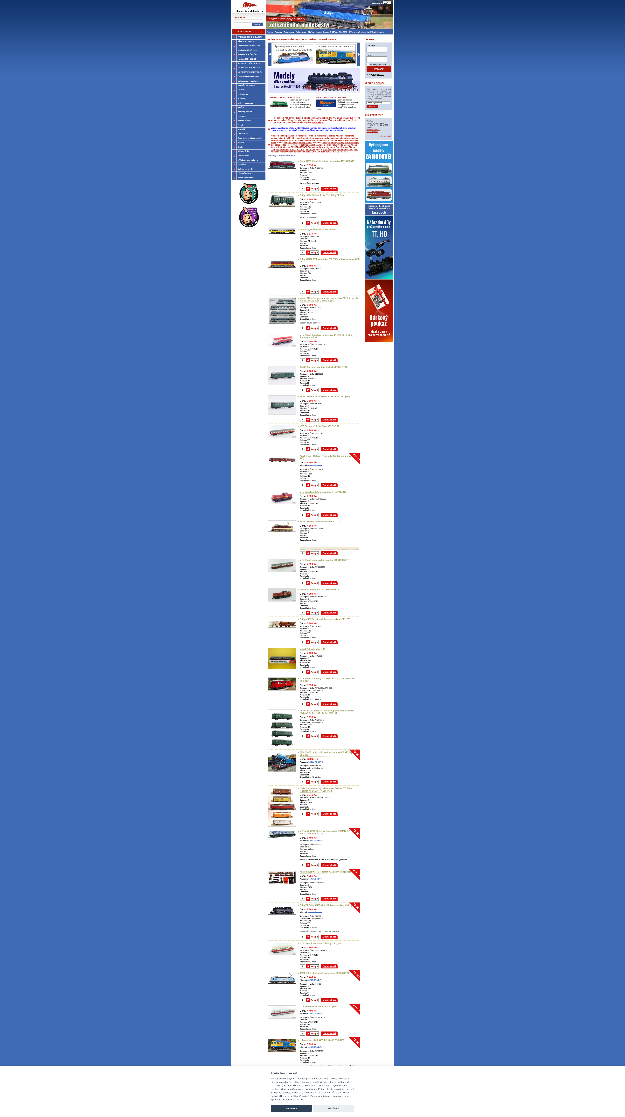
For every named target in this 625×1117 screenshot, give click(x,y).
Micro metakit (282, 149)
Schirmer (330, 147)
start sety (293, 140)
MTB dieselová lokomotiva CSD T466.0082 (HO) (323, 492)
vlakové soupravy (306, 140)
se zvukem (326, 138)
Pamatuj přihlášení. (378, 64)
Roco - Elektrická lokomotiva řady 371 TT (320, 521)
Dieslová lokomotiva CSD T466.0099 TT (319, 589)
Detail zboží (329, 188)
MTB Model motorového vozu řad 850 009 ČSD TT (325, 560)
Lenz (356, 149)
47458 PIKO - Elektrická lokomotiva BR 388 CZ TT (324, 973)
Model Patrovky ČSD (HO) (312, 649)
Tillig (284, 145)
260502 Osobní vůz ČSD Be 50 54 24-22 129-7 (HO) (325, 396)
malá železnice (329, 149)
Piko (295, 145)
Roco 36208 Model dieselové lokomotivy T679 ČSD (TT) (327, 161)
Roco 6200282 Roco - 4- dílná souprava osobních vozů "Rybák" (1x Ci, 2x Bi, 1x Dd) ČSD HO (327, 711)
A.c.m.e (300, 149)
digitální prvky (322, 140)
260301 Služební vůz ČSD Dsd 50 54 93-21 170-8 (323, 367)
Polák (334, 145)
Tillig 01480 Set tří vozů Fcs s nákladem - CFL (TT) (325, 619)
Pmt (338, 147)
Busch (293, 149)
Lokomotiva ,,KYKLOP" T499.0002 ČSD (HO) (322, 1040)
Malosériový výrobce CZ (282, 147)
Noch (313, 145)
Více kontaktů (385, 136)
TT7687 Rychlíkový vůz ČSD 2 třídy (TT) (319, 229)
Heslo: (370, 55)
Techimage (313, 147)
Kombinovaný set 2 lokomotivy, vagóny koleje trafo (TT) (328, 872)
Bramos (344, 147)
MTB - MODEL (300, 147)
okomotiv (283, 140)
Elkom (352, 147)
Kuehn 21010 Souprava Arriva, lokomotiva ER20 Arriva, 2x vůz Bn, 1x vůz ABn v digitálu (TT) (329, 299)
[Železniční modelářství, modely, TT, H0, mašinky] (329, 14)
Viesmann (310, 149)
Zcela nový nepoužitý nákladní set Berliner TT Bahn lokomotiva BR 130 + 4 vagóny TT (326, 789)
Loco (273, 149)
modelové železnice (326, 136)
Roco (289, 145)
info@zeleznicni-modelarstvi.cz (373, 131)
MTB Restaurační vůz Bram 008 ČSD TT (319, 426)
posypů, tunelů (291, 143)
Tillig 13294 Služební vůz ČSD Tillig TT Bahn (322, 195)
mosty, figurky (337, 143)
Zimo (350, 149)
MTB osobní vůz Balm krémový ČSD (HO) (320, 943)
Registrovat (378, 74)
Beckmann (342, 149)
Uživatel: (371, 45)
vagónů (274, 140)
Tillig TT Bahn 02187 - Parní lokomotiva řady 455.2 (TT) (327, 905)
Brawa (322, 147)
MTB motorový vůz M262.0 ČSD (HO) (318, 1006)
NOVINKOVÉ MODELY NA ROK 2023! (284, 97)
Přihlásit (378, 69)
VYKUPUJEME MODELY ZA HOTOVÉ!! (332, 97)
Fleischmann (304, 145)
